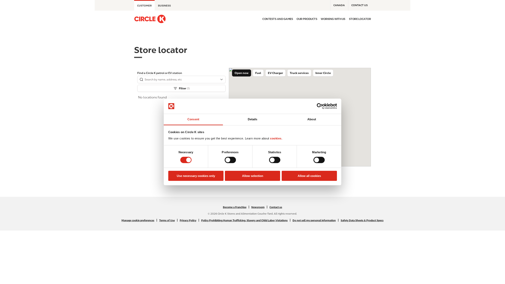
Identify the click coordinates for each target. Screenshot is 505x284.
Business (164, 5)
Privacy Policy (188, 220)
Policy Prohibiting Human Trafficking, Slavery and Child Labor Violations (244, 220)
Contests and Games (277, 19)
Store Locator (360, 19)
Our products (306, 19)
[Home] (150, 19)
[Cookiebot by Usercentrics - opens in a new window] (319, 106)
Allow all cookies (309, 176)
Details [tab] (252, 119)
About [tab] (311, 119)
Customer (144, 5)
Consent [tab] (193, 119)
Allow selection (252, 176)
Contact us (359, 5)
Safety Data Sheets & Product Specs (362, 220)
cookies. (276, 138)
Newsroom (258, 207)
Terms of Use (167, 220)
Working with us (333, 19)
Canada (339, 5)
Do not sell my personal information (314, 220)
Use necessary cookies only (196, 176)
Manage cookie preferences (138, 220)
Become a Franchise (234, 207)
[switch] (230, 160)
